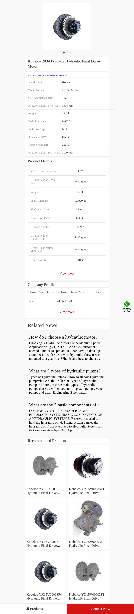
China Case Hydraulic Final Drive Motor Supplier (64, 292)
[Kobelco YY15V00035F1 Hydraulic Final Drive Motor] (88, 485)
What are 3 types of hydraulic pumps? (64, 371)
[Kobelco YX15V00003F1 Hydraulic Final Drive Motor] (88, 590)
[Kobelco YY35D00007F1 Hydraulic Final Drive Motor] (45, 485)
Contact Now (100, 609)
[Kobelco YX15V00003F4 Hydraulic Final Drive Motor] (45, 590)
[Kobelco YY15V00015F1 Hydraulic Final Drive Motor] (45, 538)
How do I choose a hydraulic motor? (63, 337)
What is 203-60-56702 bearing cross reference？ (48, 75)
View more (67, 273)
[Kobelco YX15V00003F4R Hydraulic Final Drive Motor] (88, 538)
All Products (33, 609)
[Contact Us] (127, 307)
